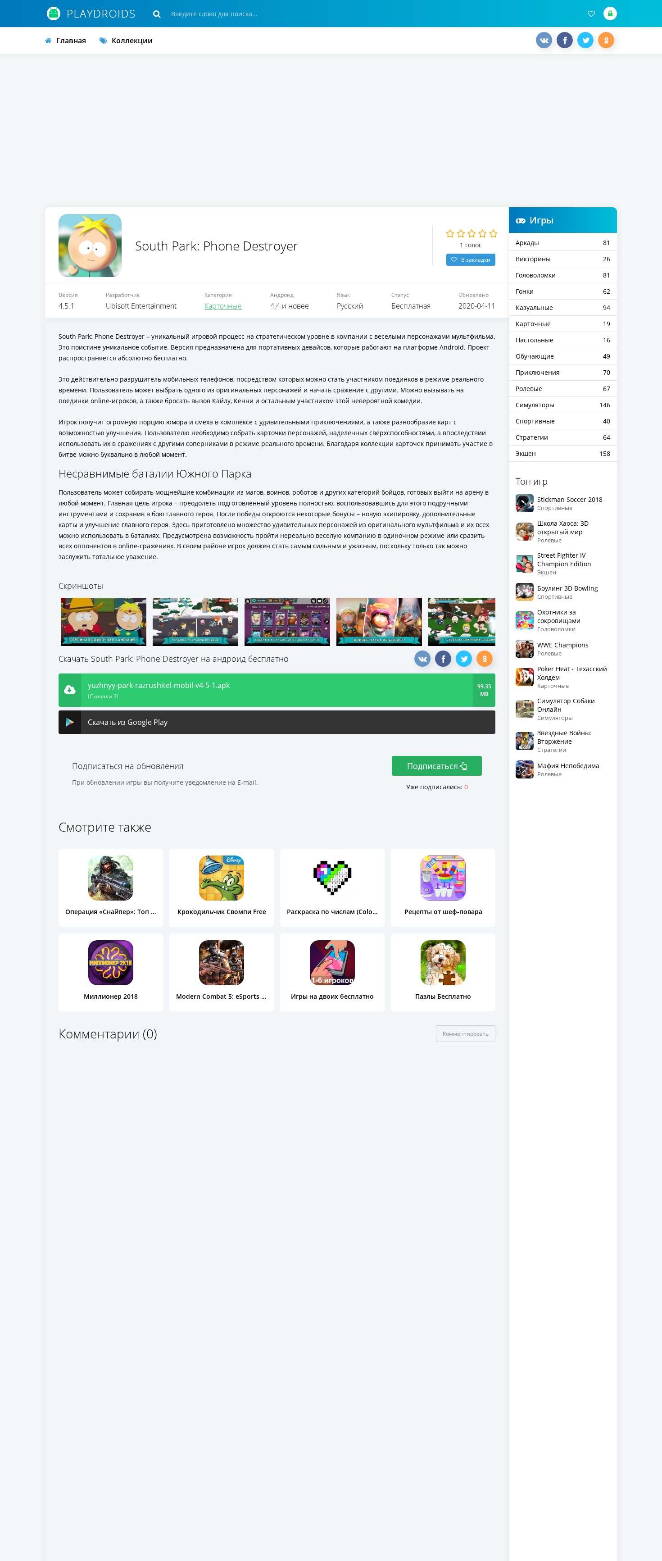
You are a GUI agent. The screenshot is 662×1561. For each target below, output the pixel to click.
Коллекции (132, 41)
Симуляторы (563, 404)
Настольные (563, 340)
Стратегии (563, 437)
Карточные (223, 306)
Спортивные (563, 421)
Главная (71, 41)
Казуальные (563, 307)
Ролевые (563, 388)
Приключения (563, 372)
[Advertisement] (331, 131)
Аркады (563, 242)
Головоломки (563, 275)
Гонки (563, 291)
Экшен (563, 453)
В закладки (475, 260)
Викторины (563, 259)
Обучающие (563, 356)
